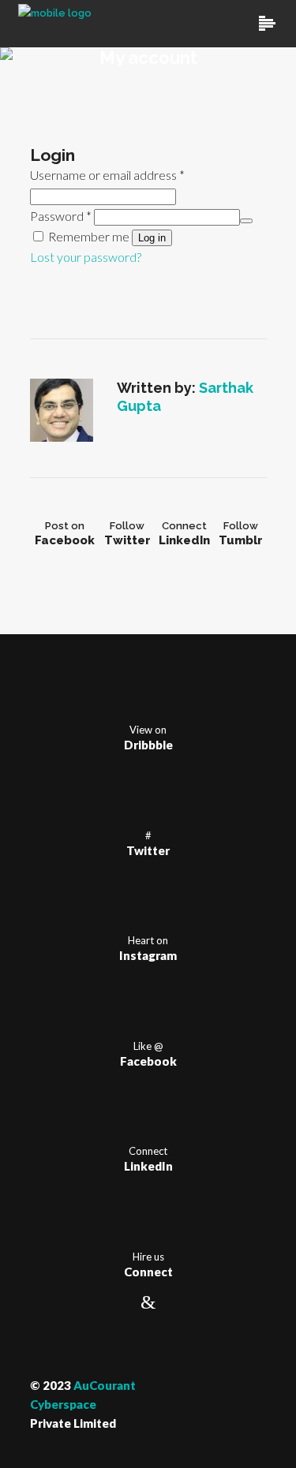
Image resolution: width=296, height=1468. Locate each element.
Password (61, 215)
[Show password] (246, 221)
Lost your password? (85, 256)
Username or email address (107, 174)
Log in (152, 238)
